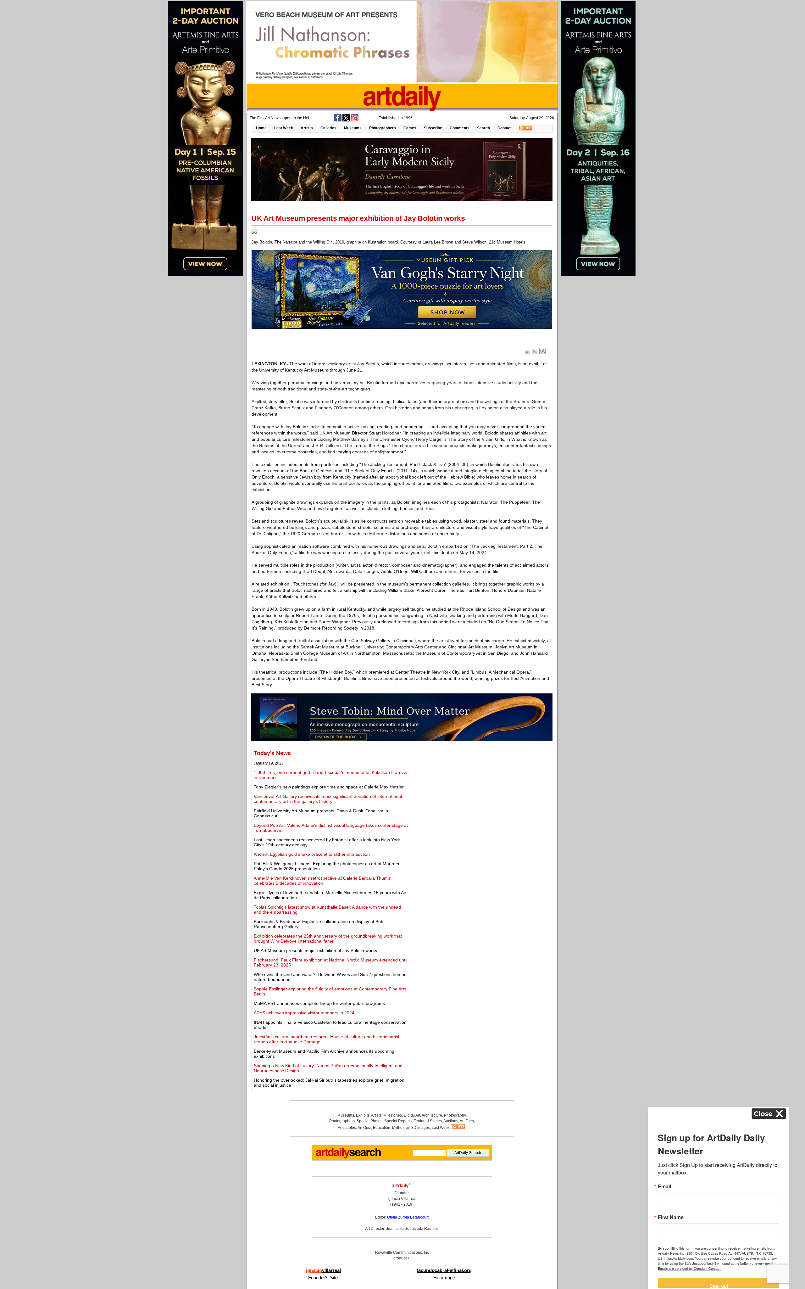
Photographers (382, 128)
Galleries (328, 128)
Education (381, 1127)
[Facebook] (337, 120)
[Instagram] (354, 120)
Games (409, 128)
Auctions (450, 1121)
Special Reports (398, 1121)
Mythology (400, 1127)
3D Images (420, 1127)
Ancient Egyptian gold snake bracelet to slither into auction (312, 854)
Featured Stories (428, 1121)
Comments (459, 128)
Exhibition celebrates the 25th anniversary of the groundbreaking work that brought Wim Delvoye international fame (328, 938)
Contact (504, 128)
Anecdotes (347, 1127)
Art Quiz (364, 1127)
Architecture (432, 1115)
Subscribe (433, 128)
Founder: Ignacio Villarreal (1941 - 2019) (401, 1199)
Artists (307, 128)
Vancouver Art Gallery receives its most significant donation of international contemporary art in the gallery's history (328, 799)
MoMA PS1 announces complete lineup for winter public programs (319, 1003)
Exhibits (362, 1115)
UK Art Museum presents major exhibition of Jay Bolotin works (315, 950)
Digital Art (412, 1115)
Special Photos (369, 1121)
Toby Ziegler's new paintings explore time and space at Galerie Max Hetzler (329, 786)
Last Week (283, 128)
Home (261, 128)
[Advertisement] (480, 794)
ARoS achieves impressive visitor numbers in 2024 (304, 1012)
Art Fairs (467, 1121)
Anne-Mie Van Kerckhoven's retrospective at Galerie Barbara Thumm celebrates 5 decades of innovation (322, 881)
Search (483, 128)
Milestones (392, 1115)
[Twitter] (346, 120)
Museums (353, 128)
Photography (455, 1115)
